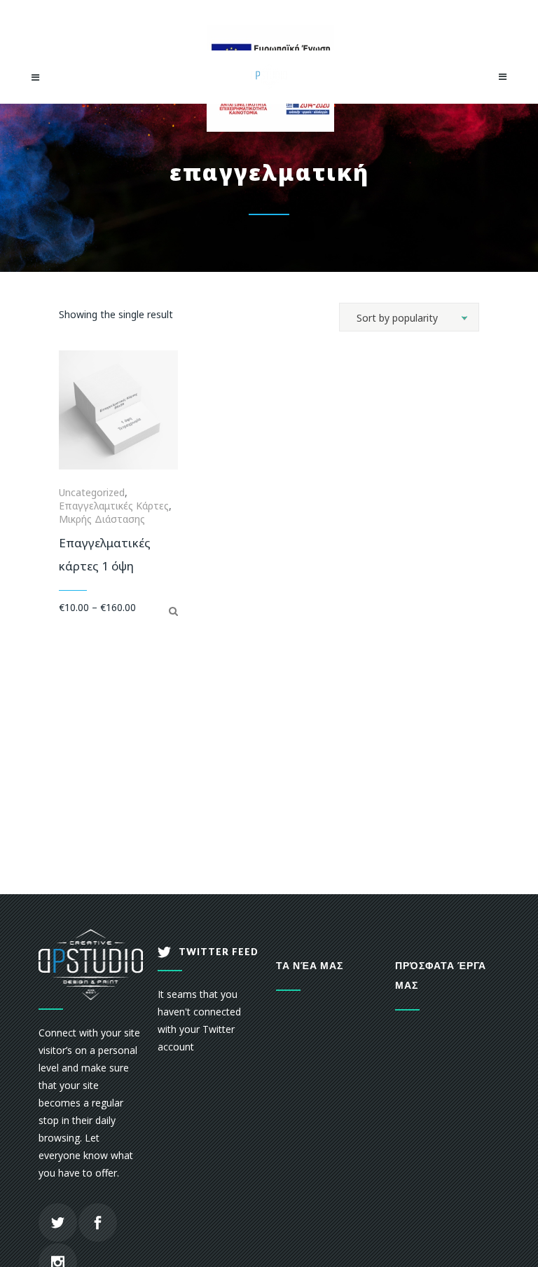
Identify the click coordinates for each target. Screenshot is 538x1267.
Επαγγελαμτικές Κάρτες (114, 505)
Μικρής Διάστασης (102, 519)
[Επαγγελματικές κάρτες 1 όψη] (173, 610)
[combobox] (409, 317)
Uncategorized (92, 492)
